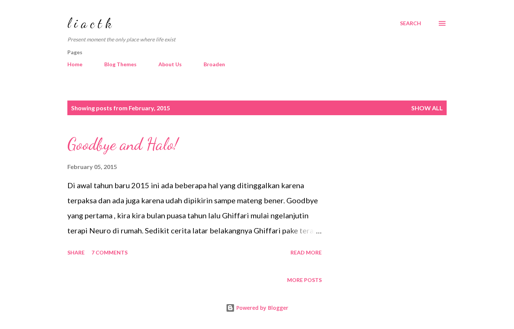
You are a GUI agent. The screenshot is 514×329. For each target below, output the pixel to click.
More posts (304, 280)
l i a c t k (89, 23)
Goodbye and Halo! (122, 144)
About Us (170, 64)
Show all (427, 107)
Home (74, 64)
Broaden (214, 64)
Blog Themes (120, 64)
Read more (306, 252)
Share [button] (76, 252)
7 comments (109, 252)
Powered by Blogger (261, 307)
